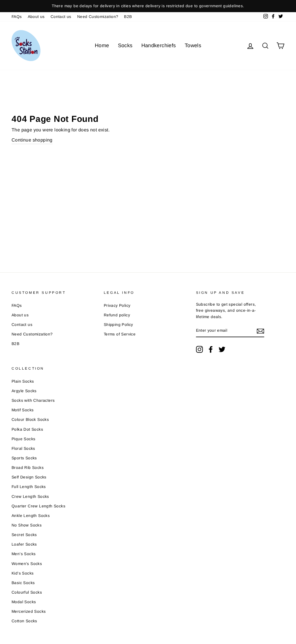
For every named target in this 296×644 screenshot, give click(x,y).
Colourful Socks (27, 592)
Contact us (61, 16)
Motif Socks (23, 410)
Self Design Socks (29, 477)
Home (102, 45)
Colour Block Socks (30, 419)
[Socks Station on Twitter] (222, 349)
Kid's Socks (23, 573)
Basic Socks (23, 583)
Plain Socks (23, 381)
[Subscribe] (260, 331)
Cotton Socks (24, 621)
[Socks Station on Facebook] (210, 349)
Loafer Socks (24, 544)
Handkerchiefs (158, 45)
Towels (193, 45)
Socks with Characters (33, 400)
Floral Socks (23, 448)
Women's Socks (27, 564)
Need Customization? (98, 16)
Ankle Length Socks (31, 515)
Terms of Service (120, 334)
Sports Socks (24, 458)
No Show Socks (27, 525)
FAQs (17, 16)
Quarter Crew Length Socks (38, 506)
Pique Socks (23, 439)
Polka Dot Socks (27, 429)
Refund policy (117, 315)
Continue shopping (32, 139)
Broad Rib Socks (28, 467)
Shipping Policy (118, 324)
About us (36, 16)
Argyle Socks (24, 391)
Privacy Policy (117, 305)
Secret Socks (24, 535)
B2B (128, 16)
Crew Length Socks (30, 496)
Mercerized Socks (29, 611)
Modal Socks (24, 602)
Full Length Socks (29, 487)
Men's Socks (24, 554)
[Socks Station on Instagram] (199, 349)
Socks (125, 45)
